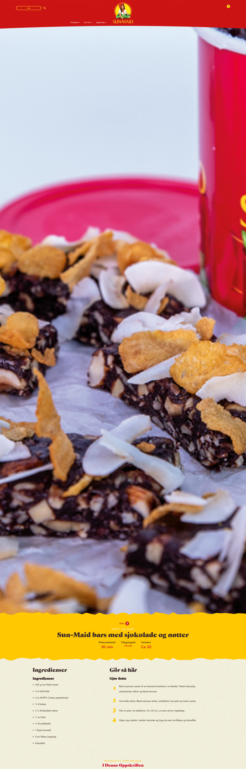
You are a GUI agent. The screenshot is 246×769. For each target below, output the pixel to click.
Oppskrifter (100, 22)
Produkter (74, 22)
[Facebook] (228, 6)
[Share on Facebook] (127, 623)
